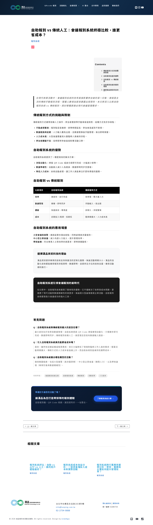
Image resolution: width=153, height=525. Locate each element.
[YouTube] (137, 519)
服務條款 (116, 503)
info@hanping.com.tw (65, 507)
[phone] (142, 519)
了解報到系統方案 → (105, 398)
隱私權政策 (107, 503)
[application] (78, 5)
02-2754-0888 (63, 510)
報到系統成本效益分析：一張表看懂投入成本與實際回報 (75, 467)
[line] (136, 7)
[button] (74, 5)
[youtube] (142, 7)
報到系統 (35, 41)
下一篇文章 (122, 426)
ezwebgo (66, 519)
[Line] (131, 519)
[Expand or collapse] (119, 61)
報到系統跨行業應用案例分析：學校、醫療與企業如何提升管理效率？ (109, 468)
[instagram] (32, 47)
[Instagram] (139, 7)
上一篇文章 (30, 426)
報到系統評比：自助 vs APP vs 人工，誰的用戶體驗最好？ (43, 467)
